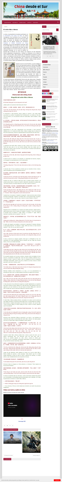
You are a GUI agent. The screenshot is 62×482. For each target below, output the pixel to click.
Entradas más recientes (9, 455)
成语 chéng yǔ (46, 69)
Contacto (29, 22)
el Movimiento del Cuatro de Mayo (12, 35)
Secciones (15, 22)
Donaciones (35, 22)
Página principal (7, 22)
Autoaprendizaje (47, 64)
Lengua (44, 82)
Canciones (45, 67)
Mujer (44, 87)
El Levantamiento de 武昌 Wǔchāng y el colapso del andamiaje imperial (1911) (49, 47)
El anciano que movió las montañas (50, 117)
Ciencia (44, 72)
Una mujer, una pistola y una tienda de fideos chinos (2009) (51, 106)
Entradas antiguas (36, 455)
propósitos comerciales (49, 140)
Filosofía (45, 77)
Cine (44, 74)
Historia (45, 79)
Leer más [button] (37, 480)
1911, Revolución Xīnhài (50, 111)
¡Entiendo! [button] (57, 480)
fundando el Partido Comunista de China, (15, 43)
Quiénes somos (22, 22)
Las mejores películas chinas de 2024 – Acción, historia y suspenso (52, 100)
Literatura (5, 26)
